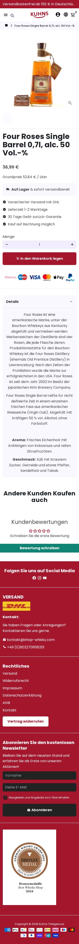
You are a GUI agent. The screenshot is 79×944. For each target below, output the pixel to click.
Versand (10, 673)
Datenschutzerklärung (22, 695)
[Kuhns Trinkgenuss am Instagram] (39, 578)
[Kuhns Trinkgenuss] (6, 26)
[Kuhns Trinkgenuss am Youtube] (45, 578)
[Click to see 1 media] (8, 118)
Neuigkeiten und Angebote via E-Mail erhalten (39, 797)
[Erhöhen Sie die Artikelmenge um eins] (72, 244)
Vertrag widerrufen (25, 721)
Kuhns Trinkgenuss (51, 924)
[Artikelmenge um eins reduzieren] (7, 244)
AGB (6, 702)
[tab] (39, 301)
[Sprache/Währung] (65, 14)
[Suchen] (12, 15)
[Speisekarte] (6, 15)
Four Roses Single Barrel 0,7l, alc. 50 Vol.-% (44, 26)
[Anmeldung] (57, 14)
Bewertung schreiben (39, 548)
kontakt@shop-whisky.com (30, 639)
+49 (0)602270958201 (25, 647)
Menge (8, 236)
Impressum (12, 688)
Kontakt (9, 710)
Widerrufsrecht (16, 680)
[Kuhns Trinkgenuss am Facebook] (34, 578)
